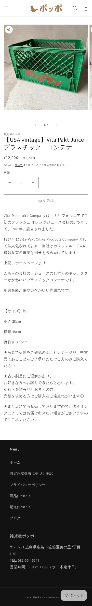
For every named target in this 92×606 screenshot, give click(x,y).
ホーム (15, 462)
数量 (7, 173)
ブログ (15, 518)
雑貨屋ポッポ (39, 597)
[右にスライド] (57, 125)
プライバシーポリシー (28, 485)
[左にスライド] (35, 125)
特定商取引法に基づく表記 (31, 473)
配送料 (19, 164)
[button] (6, 8)
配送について (20, 507)
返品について (20, 496)
